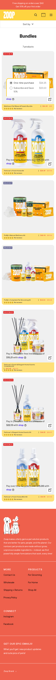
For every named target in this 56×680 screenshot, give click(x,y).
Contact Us (9, 575)
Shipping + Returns (13, 590)
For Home (33, 582)
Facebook (8, 624)
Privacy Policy (10, 597)
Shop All (32, 590)
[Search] (35, 15)
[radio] (11, 83)
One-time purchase (24, 83)
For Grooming (35, 575)
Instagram (9, 616)
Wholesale (9, 582)
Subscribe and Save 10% (24, 90)
